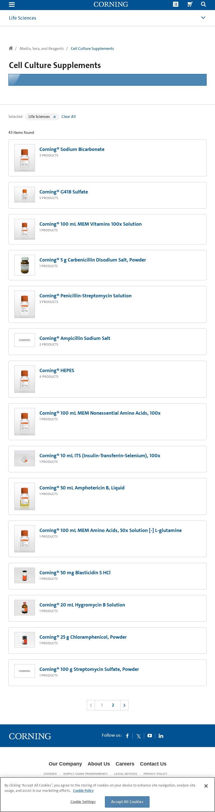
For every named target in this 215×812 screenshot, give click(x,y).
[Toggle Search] (203, 5)
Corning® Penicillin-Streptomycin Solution (85, 295)
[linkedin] (161, 735)
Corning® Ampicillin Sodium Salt (74, 338)
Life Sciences (22, 18)
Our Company (65, 764)
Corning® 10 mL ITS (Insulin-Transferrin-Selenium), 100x (99, 455)
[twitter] (138, 735)
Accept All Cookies (127, 801)
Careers (125, 764)
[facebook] (127, 735)
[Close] (206, 786)
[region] (107, 794)
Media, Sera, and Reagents (42, 48)
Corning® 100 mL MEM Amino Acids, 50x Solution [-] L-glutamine (110, 530)
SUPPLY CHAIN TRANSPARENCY (85, 773)
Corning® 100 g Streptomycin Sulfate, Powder (89, 669)
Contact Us (153, 764)
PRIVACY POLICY (155, 773)
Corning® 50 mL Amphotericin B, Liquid (82, 487)
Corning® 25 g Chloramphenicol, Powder (83, 637)
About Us (99, 764)
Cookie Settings (83, 801)
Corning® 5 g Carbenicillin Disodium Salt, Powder (92, 259)
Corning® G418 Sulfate (63, 191)
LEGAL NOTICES (125, 773)
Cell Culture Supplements (92, 48)
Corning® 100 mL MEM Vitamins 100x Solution (90, 224)
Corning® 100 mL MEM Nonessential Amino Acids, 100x (100, 413)
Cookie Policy (83, 790)
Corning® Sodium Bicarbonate (71, 149)
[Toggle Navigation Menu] (12, 4)
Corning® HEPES (56, 370)
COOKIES (50, 773)
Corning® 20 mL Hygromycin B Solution (82, 604)
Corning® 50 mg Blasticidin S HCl (75, 572)
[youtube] (150, 735)
